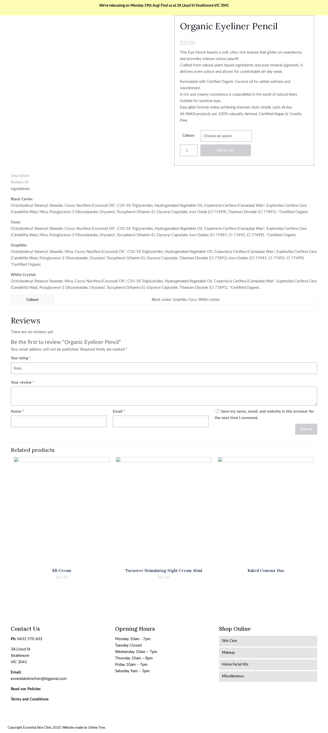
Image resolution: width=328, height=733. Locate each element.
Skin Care (229, 641)
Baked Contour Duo (266, 570)
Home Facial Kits (235, 664)
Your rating (20, 358)
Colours (188, 135)
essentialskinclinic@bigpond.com (38, 679)
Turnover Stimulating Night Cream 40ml (163, 570)
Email (119, 411)
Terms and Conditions (30, 699)
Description (20, 176)
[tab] (164, 176)
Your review (22, 382)
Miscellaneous (233, 676)
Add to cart (225, 150)
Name (17, 411)
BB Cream (61, 570)
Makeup (228, 653)
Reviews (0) (20, 182)
